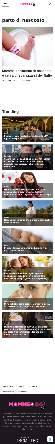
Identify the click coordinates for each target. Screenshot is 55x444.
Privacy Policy (8, 392)
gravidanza (32, 423)
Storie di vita (25, 81)
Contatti (20, 386)
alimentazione (46, 426)
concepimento (20, 423)
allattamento (43, 423)
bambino (17, 426)
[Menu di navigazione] (5, 4)
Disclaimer (32, 386)
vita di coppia (28, 429)
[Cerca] (50, 4)
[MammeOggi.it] (27, 4)
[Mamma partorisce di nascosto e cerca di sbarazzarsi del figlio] (27, 46)
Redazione (8, 386)
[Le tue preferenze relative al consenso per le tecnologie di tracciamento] (50, 439)
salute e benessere (30, 426)
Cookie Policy (21, 392)
